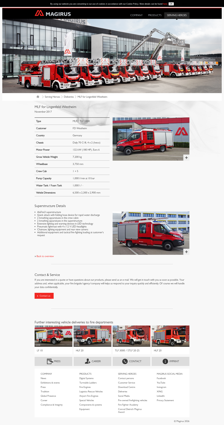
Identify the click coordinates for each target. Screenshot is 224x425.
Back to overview (45, 256)
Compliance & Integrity (52, 404)
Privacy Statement (165, 400)
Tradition (45, 391)
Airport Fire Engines (88, 396)
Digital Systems (86, 378)
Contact (135, 361)
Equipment (84, 409)
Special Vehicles (86, 400)
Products (155, 15)
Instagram (161, 387)
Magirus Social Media (170, 374)
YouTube (161, 382)
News (43, 378)
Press (57, 361)
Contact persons (126, 378)
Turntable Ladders (88, 382)
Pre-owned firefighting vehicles (132, 400)
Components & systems (90, 404)
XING (160, 391)
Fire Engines (85, 387)
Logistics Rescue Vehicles (91, 391)
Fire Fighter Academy (128, 404)
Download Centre (126, 387)
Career (96, 361)
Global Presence (48, 396)
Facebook (161, 378)
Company (136, 15)
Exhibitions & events (50, 382)
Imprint (174, 361)
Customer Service (126, 382)
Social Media (124, 396)
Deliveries (69, 96)
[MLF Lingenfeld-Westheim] (151, 139)
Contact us (45, 295)
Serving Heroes (177, 15)
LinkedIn (161, 396)
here (165, 4)
